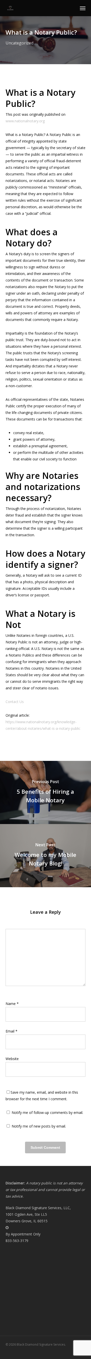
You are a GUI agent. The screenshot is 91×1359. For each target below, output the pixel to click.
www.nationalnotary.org (25, 121)
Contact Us (15, 701)
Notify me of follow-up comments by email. (47, 1112)
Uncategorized (19, 43)
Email (11, 1031)
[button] (82, 8)
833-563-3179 (17, 1240)
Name (12, 1003)
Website (12, 1058)
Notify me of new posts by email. (39, 1126)
